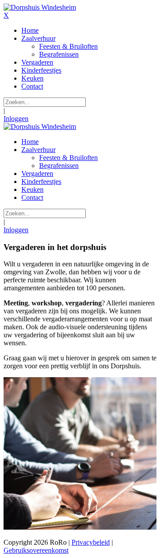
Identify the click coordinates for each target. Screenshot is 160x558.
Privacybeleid (91, 542)
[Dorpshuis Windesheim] (40, 7)
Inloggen (16, 118)
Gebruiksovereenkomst (36, 550)
